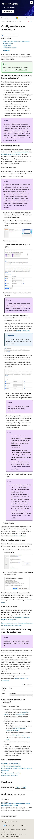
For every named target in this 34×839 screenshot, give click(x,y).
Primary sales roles (18, 735)
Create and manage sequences (11, 766)
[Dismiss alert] (31, 2)
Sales (18, 21)
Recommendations (8, 43)
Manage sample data (22, 331)
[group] (17, 692)
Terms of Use (22, 834)
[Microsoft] (17, 18)
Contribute (4, 832)
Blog (23, 829)
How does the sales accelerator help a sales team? (16, 41)
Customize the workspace (17, 536)
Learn (3, 21)
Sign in (31, 18)
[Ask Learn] (28, 21)
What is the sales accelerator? (10, 764)
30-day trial (23, 70)
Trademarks (4, 836)
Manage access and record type (11, 773)
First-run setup (7, 45)
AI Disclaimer (5, 829)
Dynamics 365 (10, 21)
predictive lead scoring (22, 152)
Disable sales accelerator (9, 47)
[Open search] (26, 17)
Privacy (11, 832)
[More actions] (31, 21)
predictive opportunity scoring (10, 154)
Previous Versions (15, 829)
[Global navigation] (1, 17)
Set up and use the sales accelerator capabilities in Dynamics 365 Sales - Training (15, 804)
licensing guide (19, 714)
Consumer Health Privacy (8, 834)
